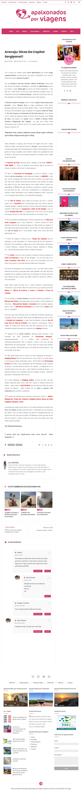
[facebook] (65, 2)
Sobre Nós (32, 2)
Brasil (24, 31)
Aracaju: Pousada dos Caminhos (43, 514)
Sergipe (19, 444)
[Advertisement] (38, 41)
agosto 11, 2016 (27, 580)
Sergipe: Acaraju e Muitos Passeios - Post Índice (11, 515)
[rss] (74, 2)
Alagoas (24, 509)
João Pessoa (43, 86)
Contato (45, 2)
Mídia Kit (4, 2)
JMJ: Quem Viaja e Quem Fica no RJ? (19, 740)
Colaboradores (12, 2)
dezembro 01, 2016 (19, 605)
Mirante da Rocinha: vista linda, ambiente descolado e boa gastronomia (20, 772)
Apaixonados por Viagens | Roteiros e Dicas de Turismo (44, 788)
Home (33, 737)
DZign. (69, 788)
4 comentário (33, 61)
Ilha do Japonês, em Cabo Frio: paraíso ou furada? (20, 751)
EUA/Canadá (34, 31)
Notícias (39, 2)
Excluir (47, 571)
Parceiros (34, 744)
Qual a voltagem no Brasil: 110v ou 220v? (20, 718)
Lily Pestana (30, 578)
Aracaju (11, 444)
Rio (17, 31)
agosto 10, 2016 (18, 555)
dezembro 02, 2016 (19, 623)
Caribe (55, 31)
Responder (37, 571)
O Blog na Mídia (22, 2)
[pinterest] (71, 2)
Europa (64, 31)
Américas (46, 31)
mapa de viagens (40, 726)
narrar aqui (21, 89)
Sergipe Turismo (23, 603)
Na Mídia (34, 739)
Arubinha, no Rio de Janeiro (19, 760)
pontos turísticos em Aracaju (32, 609)
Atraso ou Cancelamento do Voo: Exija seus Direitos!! (19, 730)
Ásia (71, 31)
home (11, 31)
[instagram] (68, 2)
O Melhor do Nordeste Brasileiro (28, 514)
